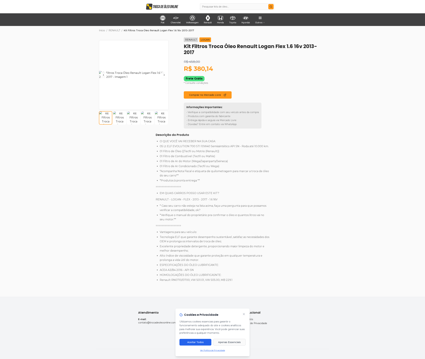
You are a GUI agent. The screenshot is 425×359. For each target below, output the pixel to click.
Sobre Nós (247, 319)
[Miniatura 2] (119, 118)
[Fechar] (244, 314)
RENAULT (114, 30)
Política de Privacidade (254, 323)
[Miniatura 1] (105, 118)
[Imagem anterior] (103, 75)
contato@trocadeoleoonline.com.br (158, 322)
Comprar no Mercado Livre (205, 94)
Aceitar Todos (195, 342)
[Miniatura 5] (161, 118)
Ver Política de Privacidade (212, 350)
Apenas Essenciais (229, 342)
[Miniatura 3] (133, 118)
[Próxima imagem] (164, 75)
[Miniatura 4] (147, 118)
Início (102, 30)
